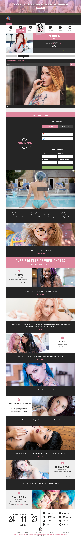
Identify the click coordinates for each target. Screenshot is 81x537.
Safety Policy (25, 534)
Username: (61, 153)
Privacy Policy (21, 534)
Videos (60, 30)
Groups (30, 30)
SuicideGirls (40, 23)
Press (63, 532)
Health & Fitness (66, 474)
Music (62, 474)
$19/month (65, 126)
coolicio (14, 62)
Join (11, 30)
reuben (54, 36)
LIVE (67, 532)
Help (51, 532)
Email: (44, 153)
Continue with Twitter (57, 138)
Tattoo (59, 474)
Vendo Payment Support (64, 534)
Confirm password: (63, 159)
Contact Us (58, 534)
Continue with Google (57, 134)
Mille (25, 504)
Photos (50, 30)
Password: (45, 159)
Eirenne (20, 504)
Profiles (21, 30)
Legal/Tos (15, 534)
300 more (62, 476)
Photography (56, 476)
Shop (70, 30)
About (57, 532)
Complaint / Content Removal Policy (52, 534)
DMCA (17, 534)
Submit (58, 167)
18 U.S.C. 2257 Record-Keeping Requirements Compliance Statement (37, 534)
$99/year (50, 126)
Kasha (18, 504)
